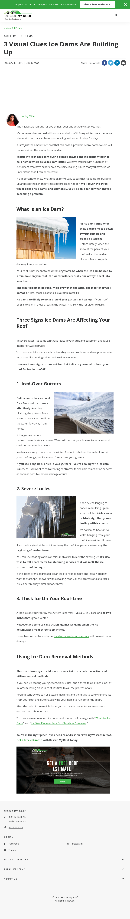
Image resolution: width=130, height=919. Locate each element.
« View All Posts (13, 28)
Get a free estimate (97, 4)
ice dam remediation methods (71, 636)
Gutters (10, 36)
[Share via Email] (123, 63)
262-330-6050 (16, 827)
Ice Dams (26, 36)
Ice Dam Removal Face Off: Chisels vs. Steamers (58, 723)
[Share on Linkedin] (117, 63)
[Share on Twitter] (111, 63)
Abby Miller (29, 116)
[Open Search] (116, 15)
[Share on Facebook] (104, 63)
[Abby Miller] (12, 120)
